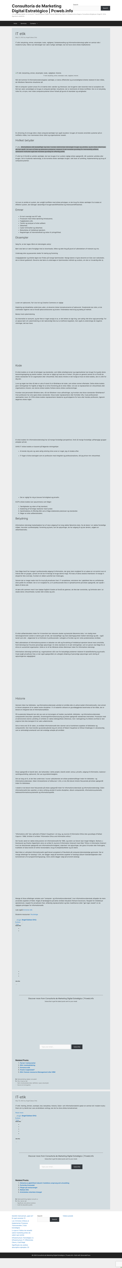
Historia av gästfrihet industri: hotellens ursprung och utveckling (44, 1183)
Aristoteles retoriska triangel (31, 1192)
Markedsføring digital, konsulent (27, 1079)
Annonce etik (27, 910)
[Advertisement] (61, 339)
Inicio (15, 23)
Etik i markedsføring (27, 1065)
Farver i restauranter (28, 1063)
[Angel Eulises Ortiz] (19, 925)
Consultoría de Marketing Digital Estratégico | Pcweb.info (42, 8)
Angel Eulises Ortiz (29, 920)
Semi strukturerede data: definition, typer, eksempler (33, 1083)
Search (75, 5)
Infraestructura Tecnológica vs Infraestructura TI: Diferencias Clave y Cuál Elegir (22, 1240)
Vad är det (23, 1201)
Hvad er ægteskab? (27, 1070)
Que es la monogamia (23, 1085)
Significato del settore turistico (26, 1203)
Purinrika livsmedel (27, 1185)
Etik (18, 1081)
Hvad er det (23, 1081)
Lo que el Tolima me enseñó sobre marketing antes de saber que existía (22, 1233)
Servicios (24, 23)
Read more (19, 1113)
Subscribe (77, 1047)
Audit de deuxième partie (24, 1205)
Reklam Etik (24, 1190)
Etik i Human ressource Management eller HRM (37, 1072)
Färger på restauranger (28, 1187)
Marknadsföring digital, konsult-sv (27, 1199)
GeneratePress (85, 1255)
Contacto (33, 23)
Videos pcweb (68, 1216)
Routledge (34, 914)
